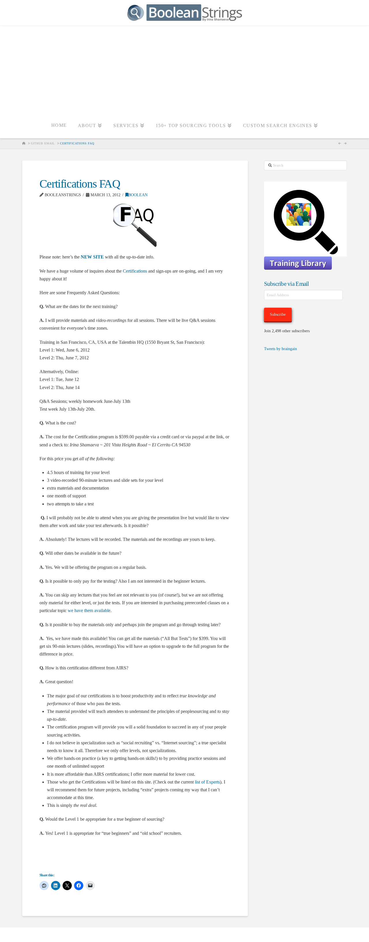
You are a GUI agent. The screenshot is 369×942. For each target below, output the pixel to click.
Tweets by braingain (280, 349)
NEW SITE (92, 256)
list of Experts (207, 781)
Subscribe (278, 314)
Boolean (138, 195)
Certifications (135, 271)
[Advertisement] (184, 69)
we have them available (89, 610)
